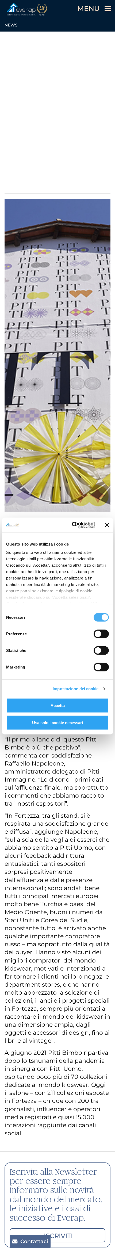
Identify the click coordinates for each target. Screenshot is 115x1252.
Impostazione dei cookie (75, 688)
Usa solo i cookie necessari (57, 722)
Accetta (58, 705)
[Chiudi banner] (107, 525)
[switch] (101, 633)
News (11, 25)
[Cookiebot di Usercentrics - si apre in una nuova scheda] (72, 525)
